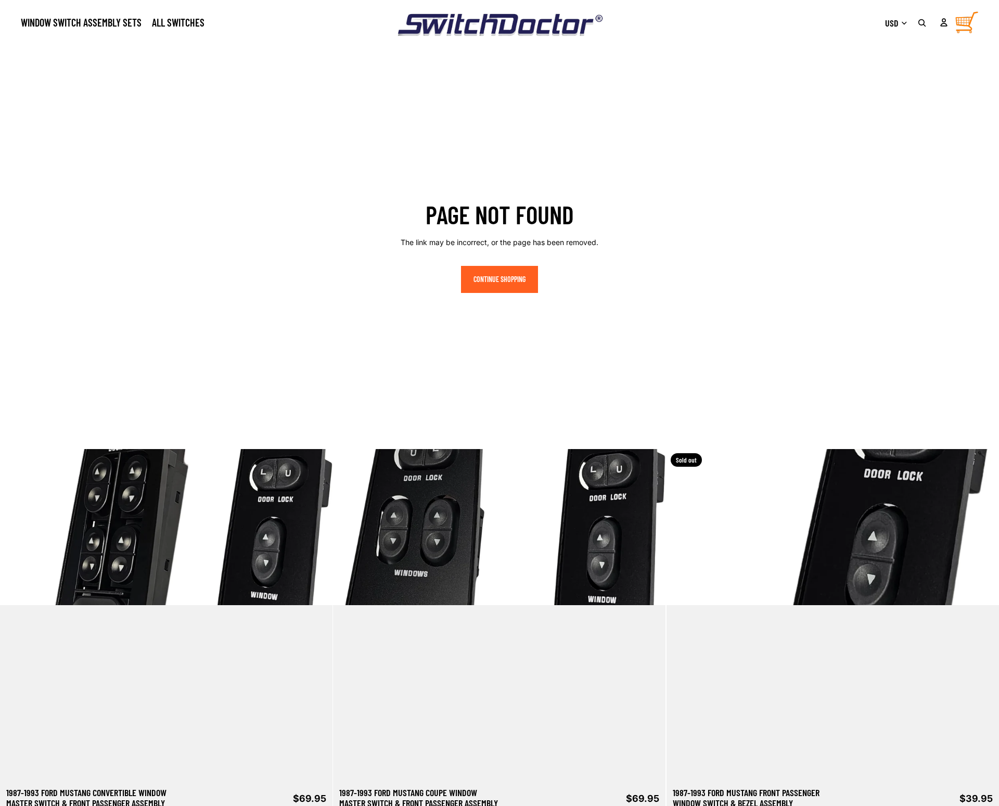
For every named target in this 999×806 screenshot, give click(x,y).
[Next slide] (316, 615)
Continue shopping (499, 279)
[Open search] (922, 22)
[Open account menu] (943, 22)
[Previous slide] (15, 615)
